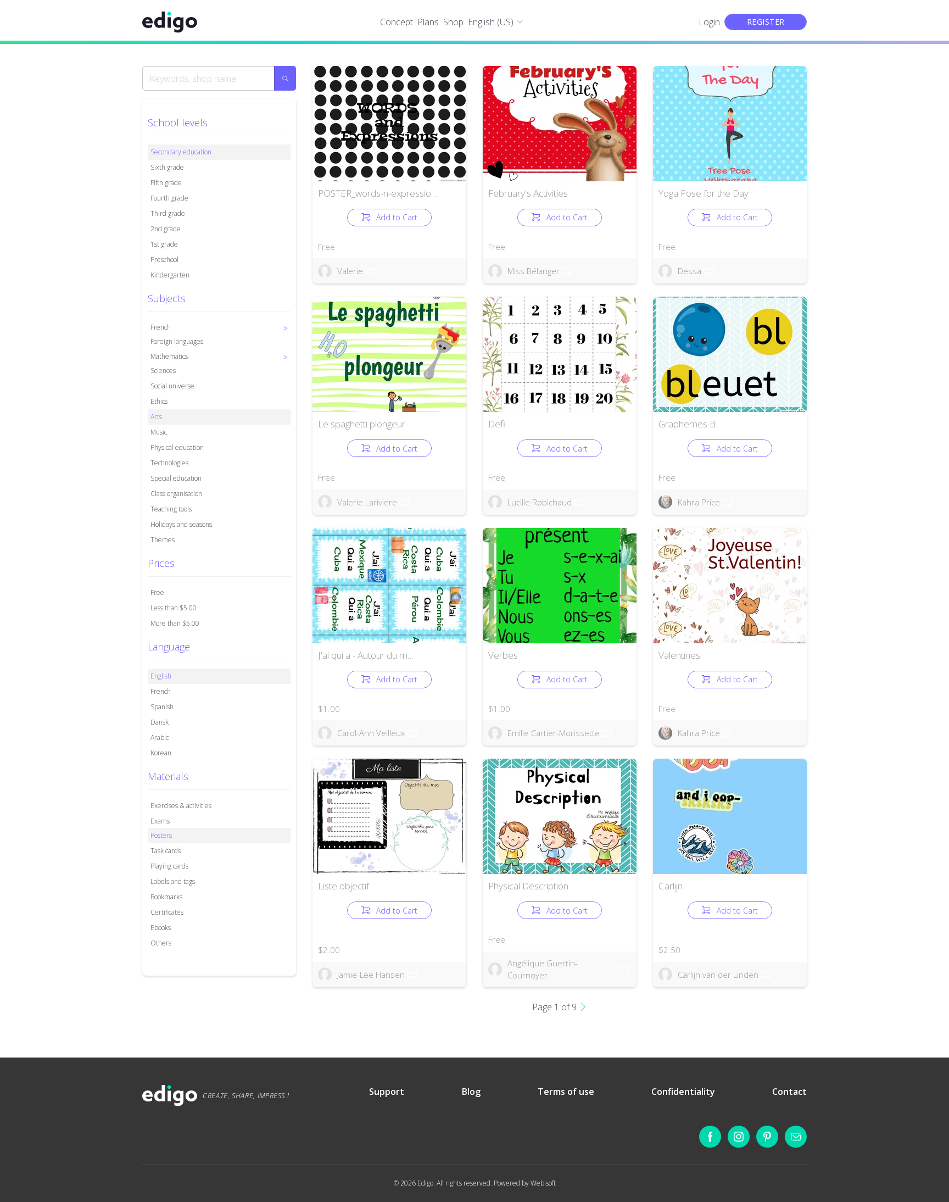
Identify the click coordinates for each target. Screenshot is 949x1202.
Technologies (169, 463)
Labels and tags (172, 881)
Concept (396, 22)
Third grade (167, 213)
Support (386, 1092)
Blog (471, 1092)
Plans (428, 22)
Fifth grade (166, 182)
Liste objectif (343, 886)
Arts (156, 416)
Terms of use (566, 1092)
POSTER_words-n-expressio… (377, 193)
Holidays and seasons (181, 524)
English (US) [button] (490, 22)
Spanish (162, 706)
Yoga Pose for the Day (703, 193)
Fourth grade (169, 198)
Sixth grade (167, 167)
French (160, 691)
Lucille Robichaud (539, 502)
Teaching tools (171, 509)
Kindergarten (169, 275)
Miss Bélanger (533, 270)
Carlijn (670, 886)
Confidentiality (683, 1092)
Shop (453, 22)
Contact (789, 1092)
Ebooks (160, 927)
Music (158, 432)
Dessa (689, 270)
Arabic (159, 737)
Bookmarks (166, 897)
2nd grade (165, 228)
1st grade (164, 244)
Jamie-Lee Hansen (371, 974)
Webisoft (543, 1183)
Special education (176, 478)
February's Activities (528, 193)
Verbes (503, 655)
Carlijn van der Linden (718, 974)
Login (709, 22)
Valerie (350, 270)
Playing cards (169, 866)
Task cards (165, 850)
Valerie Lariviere (367, 502)
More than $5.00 (174, 623)
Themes (162, 539)
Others (160, 943)
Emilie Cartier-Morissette (553, 732)
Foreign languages (176, 341)
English (160, 676)
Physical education (177, 447)
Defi (496, 424)
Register (766, 21)
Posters (161, 835)
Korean (160, 753)
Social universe (172, 386)
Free (157, 592)
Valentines (679, 655)
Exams (160, 821)
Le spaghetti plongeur (361, 424)
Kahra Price (699, 502)
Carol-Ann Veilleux (371, 732)
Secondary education (180, 152)
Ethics (159, 401)
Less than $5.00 (173, 608)
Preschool (164, 259)
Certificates (166, 912)
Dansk (159, 722)
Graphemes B (687, 424)
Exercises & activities (180, 805)
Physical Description (528, 886)
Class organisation (176, 493)
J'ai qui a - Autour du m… (366, 655)
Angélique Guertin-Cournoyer (542, 969)
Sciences (163, 370)
